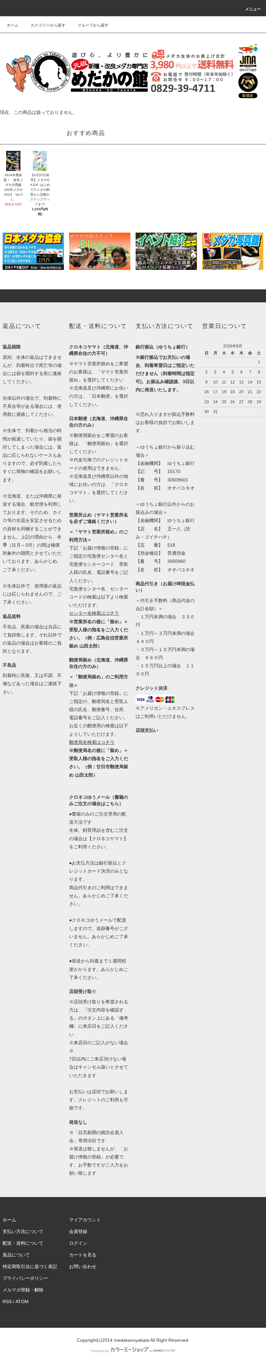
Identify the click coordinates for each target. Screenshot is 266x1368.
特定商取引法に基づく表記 (30, 1266)
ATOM (22, 1301)
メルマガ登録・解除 (23, 1289)
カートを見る (82, 1254)
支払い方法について (23, 1231)
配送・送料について (23, 1243)
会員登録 (78, 1231)
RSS (7, 1301)
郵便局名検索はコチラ (92, 742)
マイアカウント (85, 1219)
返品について (16, 1254)
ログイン (78, 1243)
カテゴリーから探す (48, 25)
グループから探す (93, 25)
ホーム (12, 25)
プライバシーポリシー (25, 1278)
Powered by (100, 1351)
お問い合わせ (82, 1266)
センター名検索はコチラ (94, 613)
